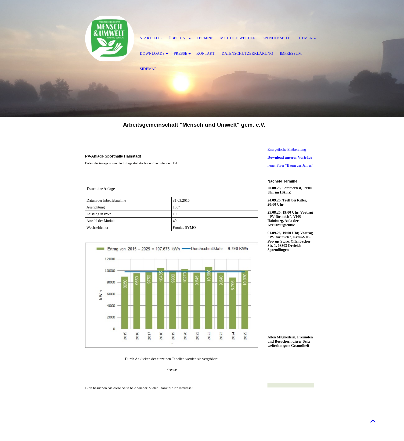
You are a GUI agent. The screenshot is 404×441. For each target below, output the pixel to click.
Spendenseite (276, 38)
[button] (373, 420)
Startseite (151, 38)
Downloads (152, 53)
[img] (109, 38)
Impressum (291, 53)
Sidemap (148, 69)
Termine (205, 38)
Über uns (178, 38)
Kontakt (205, 53)
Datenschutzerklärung (247, 53)
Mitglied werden (238, 38)
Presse (180, 53)
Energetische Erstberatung (286, 149)
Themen (305, 38)
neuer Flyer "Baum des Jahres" (290, 165)
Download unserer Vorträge (289, 157)
